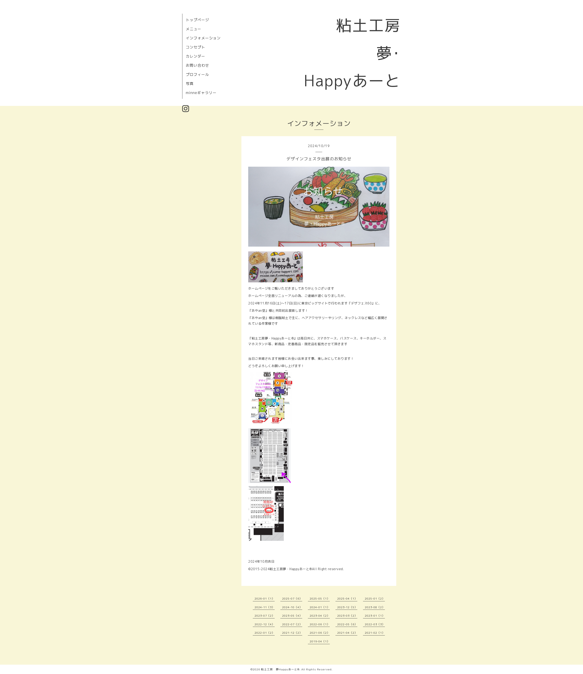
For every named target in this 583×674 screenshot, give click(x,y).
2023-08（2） (375, 607)
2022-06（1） (320, 624)
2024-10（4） (292, 607)
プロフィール (197, 74)
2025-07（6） (292, 598)
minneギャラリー (201, 92)
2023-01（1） (375, 616)
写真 (190, 83)
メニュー (193, 28)
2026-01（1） (265, 598)
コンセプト (195, 47)
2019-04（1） (320, 641)
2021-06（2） (320, 633)
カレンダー (195, 56)
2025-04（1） (347, 598)
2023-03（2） (347, 616)
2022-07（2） (292, 624)
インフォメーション (203, 38)
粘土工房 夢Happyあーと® (280, 669)
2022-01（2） (265, 633)
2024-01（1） (320, 607)
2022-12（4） (265, 624)
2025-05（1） (320, 598)
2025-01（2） (375, 598)
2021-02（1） (375, 633)
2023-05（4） (292, 616)
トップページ (197, 19)
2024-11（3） (265, 607)
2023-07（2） (265, 616)
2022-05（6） (347, 624)
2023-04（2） (320, 616)
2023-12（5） (347, 607)
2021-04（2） (347, 633)
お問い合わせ (197, 65)
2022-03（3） (375, 624)
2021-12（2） (292, 633)
